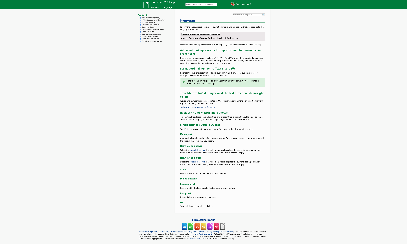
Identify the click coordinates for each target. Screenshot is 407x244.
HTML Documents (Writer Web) (153, 20)
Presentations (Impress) (151, 25)
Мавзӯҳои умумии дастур (152, 41)
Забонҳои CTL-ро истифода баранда (197, 107)
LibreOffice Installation (150, 39)
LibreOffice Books (203, 220)
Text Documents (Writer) (151, 18)
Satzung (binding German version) (219, 231)
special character (197, 150)
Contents (143, 15)
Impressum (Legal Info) (148, 231)
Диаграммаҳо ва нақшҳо (151, 34)
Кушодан (187, 20)
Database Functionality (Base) (153, 29)
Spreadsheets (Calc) (149, 22)
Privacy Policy (164, 231)
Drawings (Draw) (148, 27)
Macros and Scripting (150, 36)
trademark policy (194, 238)
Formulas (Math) (148, 32)
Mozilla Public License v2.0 (203, 234)
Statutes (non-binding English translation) (187, 231)
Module (153, 7)
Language (167, 7)
